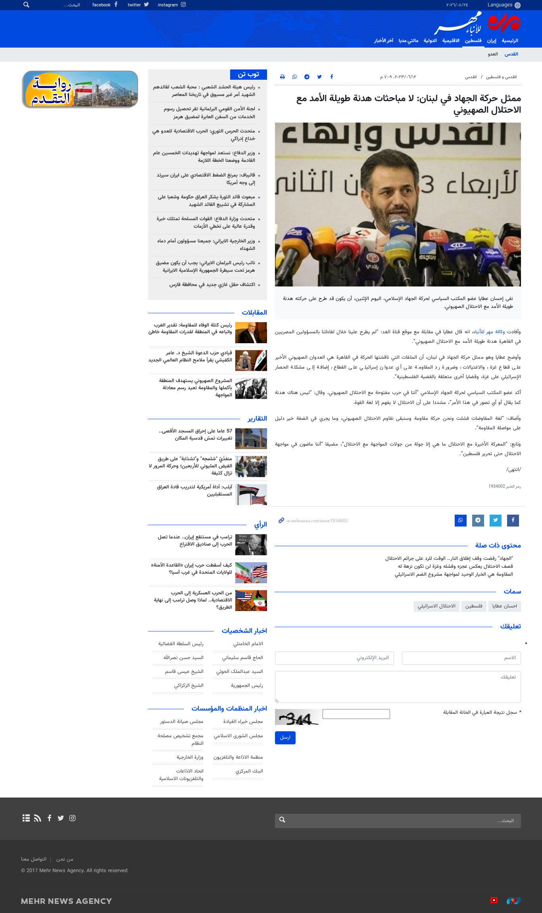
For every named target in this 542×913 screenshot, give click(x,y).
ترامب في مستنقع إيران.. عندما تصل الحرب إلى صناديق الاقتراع (195, 540)
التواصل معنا (33, 859)
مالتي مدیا (408, 41)
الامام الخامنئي (248, 644)
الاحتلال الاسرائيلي (437, 606)
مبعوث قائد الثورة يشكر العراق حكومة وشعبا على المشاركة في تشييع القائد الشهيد (206, 201)
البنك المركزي (249, 771)
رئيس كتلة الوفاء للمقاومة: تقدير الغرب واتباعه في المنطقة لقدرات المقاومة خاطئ (190, 328)
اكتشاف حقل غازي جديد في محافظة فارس (212, 285)
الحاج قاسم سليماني (242, 658)
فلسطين (473, 606)
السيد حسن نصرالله (183, 658)
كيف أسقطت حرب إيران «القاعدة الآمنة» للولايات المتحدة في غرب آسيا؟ (191, 569)
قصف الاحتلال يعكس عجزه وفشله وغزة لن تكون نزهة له (455, 567)
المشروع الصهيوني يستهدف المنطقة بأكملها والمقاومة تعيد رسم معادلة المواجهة (195, 388)
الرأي (260, 525)
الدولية (430, 41)
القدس (511, 54)
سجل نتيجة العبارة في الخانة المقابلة (482, 713)
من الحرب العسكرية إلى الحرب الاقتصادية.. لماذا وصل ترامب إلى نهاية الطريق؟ (193, 600)
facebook (102, 5)
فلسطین (473, 41)
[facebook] (49, 819)
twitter (135, 5)
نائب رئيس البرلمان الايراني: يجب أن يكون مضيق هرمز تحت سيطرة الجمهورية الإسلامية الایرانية (205, 267)
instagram (168, 5)
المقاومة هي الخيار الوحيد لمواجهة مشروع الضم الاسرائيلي (454, 575)
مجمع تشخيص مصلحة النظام (181, 740)
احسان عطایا (504, 606)
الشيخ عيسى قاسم (184, 672)
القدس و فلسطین (501, 77)
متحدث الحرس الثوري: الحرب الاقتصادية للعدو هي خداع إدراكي (203, 135)
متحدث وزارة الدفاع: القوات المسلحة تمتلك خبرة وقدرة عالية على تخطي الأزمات (206, 223)
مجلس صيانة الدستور (182, 722)
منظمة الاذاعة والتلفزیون (238, 757)
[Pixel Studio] (490, 900)
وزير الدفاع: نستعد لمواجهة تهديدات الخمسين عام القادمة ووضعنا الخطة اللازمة (204, 157)
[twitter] (61, 819)
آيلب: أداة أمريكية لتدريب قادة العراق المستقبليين (194, 490)
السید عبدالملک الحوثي (239, 672)
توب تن (248, 74)
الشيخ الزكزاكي (189, 686)
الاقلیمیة (450, 41)
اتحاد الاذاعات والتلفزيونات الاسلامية (181, 775)
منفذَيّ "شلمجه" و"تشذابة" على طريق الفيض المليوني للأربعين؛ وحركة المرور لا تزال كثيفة (190, 466)
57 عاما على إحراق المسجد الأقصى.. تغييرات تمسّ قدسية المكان (195, 434)
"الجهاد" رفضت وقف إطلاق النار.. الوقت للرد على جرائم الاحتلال (449, 559)
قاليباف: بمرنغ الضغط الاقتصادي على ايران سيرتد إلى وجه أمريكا (206, 179)
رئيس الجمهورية (247, 686)
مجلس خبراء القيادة (243, 722)
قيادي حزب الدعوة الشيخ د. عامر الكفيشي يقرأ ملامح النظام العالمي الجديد (190, 356)
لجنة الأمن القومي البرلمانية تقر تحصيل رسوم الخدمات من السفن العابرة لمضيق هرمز (209, 113)
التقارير (257, 419)
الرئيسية (510, 41)
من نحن (64, 859)
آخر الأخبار (383, 41)
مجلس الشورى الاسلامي (238, 736)
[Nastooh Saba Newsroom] (510, 900)
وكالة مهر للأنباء (489, 332)
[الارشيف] (26, 819)
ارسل (285, 738)
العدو (493, 54)
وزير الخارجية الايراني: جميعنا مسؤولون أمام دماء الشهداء (206, 245)
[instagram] (72, 819)
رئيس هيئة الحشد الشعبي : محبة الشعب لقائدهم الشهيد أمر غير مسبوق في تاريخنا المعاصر (204, 91)
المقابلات (254, 313)
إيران (491, 41)
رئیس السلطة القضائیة (181, 644)
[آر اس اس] (37, 819)
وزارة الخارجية (190, 757)
